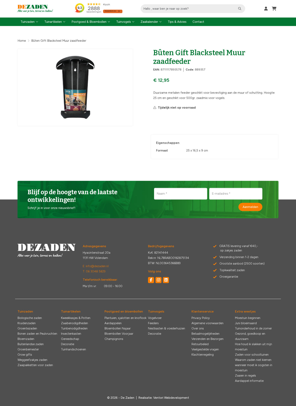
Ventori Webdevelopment (171, 398)
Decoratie (67, 344)
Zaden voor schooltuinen (252, 354)
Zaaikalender (149, 22)
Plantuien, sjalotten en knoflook (125, 318)
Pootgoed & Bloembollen (89, 22)
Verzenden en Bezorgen (207, 339)
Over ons (197, 328)
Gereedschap (70, 339)
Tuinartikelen (53, 22)
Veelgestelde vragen (205, 349)
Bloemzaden (26, 339)
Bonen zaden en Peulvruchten (37, 333)
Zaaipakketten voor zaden (35, 365)
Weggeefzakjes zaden (32, 360)
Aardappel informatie (249, 381)
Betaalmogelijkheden (205, 333)
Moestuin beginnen (247, 318)
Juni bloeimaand (246, 323)
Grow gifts (25, 354)
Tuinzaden (28, 22)
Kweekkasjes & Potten (75, 318)
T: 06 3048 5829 (94, 271)
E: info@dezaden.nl (96, 266)
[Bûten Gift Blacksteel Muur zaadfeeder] (75, 87)
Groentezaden (27, 328)
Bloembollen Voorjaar (119, 333)
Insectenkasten (71, 333)
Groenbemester (28, 349)
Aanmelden (250, 207)
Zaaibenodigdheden (74, 323)
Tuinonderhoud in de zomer (253, 328)
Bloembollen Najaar (118, 328)
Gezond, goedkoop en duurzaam (250, 336)
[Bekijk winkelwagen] (274, 9)
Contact (198, 22)
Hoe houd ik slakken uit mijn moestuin (253, 346)
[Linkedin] (166, 280)
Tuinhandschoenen (73, 349)
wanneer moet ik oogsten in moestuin (253, 367)
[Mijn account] (266, 9)
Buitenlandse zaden (31, 344)
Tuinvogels (123, 22)
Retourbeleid (200, 344)
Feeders (153, 323)
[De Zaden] (35, 9)
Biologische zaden (30, 318)
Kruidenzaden (27, 323)
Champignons (114, 339)
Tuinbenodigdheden (74, 328)
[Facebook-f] (151, 280)
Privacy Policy (200, 318)
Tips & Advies (177, 22)
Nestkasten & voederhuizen (166, 328)
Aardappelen (113, 323)
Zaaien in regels (245, 375)
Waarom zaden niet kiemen (253, 360)
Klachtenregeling (202, 354)
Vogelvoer (155, 318)
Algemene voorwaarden (207, 323)
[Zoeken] (239, 8)
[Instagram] (158, 280)
